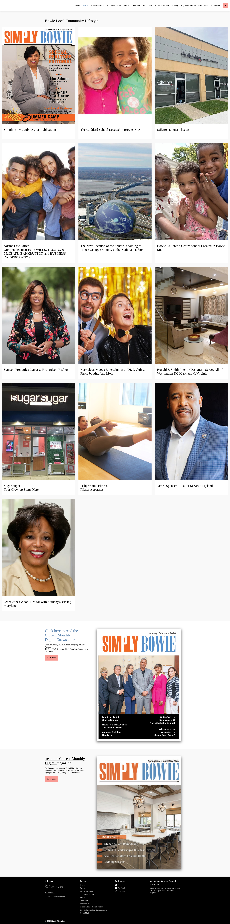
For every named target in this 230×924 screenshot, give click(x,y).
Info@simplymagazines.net (55, 896)
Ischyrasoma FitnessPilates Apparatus (94, 487)
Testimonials (147, 5)
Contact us (136, 5)
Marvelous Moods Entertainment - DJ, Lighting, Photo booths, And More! (112, 371)
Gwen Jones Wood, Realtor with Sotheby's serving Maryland (37, 603)
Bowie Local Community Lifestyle (72, 21)
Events (126, 5)
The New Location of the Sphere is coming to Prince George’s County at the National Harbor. (112, 247)
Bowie (85, 5)
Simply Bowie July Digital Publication (30, 129)
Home (77, 5)
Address (49, 881)
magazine (65, 760)
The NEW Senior (97, 5)
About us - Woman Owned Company (163, 883)
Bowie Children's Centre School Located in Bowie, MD (191, 247)
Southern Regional (114, 5)
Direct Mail (215, 5)
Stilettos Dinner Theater (173, 129)
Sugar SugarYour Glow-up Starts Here (21, 487)
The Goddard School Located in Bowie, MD (110, 129)
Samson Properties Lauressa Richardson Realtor (36, 369)
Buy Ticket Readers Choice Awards (194, 5)
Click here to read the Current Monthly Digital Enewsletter (61, 635)
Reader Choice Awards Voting (166, 5)
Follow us (120, 881)
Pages (83, 881)
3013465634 (50, 893)
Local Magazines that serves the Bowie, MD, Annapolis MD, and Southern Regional (165, 890)
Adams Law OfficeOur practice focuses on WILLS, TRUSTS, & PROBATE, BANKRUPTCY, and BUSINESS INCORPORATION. (35, 251)
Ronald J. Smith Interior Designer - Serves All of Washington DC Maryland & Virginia (189, 371)
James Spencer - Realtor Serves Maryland (185, 486)
